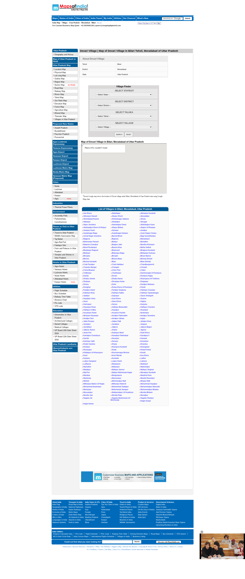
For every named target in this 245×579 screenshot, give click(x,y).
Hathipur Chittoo (89, 310)
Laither (143, 358)
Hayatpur (115, 310)
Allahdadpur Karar (148, 225)
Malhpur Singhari (147, 370)
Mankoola (87, 378)
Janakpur (115, 324)
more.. (69, 199)
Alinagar (144, 222)
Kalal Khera (145, 333)
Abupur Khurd (117, 216)
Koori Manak (117, 355)
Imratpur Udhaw (118, 318)
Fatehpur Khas (89, 293)
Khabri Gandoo (89, 344)
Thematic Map (60, 116)
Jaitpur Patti (116, 321)
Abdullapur (116, 213)
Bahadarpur (145, 239)
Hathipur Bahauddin (119, 307)
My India (108, 18)
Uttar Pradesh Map (62, 65)
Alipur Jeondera (89, 225)
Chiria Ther (116, 270)
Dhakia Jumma (89, 279)
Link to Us (116, 549)
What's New (142, 18)
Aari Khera (87, 213)
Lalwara (144, 361)
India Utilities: (57, 532)
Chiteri (143, 270)
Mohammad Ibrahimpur (92, 387)
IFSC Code (105, 534)
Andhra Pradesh (91, 505)
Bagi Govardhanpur (148, 236)
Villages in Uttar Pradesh (65, 119)
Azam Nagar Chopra (148, 233)
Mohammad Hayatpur (149, 384)
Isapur (143, 318)
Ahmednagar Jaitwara (120, 219)
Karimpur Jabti (89, 341)
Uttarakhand (90, 520)
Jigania (143, 330)
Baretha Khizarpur (148, 245)
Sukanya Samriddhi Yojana (166, 510)
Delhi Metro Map (75, 515)
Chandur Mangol (89, 267)
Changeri (115, 267)
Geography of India (59, 507)
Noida (57, 186)
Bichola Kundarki (90, 262)
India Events (142, 512)
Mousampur (88, 392)
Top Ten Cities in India (109, 505)
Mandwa (86, 375)
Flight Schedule (61, 290)
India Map (56, 23)
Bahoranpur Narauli (91, 242)
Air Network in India (76, 517)
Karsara (115, 341)
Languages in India (59, 520)
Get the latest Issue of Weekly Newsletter (145, 549)
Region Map (59, 82)
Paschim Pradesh (62, 134)
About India (56, 502)
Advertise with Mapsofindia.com (169, 542)
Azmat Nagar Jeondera (92, 236)
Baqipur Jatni (117, 245)
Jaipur (103, 515)
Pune (103, 512)
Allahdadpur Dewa (119, 225)
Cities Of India (106, 502)
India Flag (56, 505)
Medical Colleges (62, 327)
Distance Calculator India (62, 534)
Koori (85, 355)
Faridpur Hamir (89, 290)
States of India (67, 18)
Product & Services (146, 502)
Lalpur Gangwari (89, 361)
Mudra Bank (160, 520)
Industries (58, 203)
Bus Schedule (60, 294)
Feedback (93, 549)
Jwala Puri (87, 333)
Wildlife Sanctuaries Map (65, 236)
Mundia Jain (88, 395)
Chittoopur (87, 273)
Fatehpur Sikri (60, 245)
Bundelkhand (60, 131)
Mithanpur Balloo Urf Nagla (93, 384)
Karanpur (115, 338)
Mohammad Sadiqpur (120, 387)
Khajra (114, 344)
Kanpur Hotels (60, 282)
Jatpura (115, 327)
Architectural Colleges (64, 321)
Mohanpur (87, 390)
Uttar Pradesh (74, 23)
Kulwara (86, 358)
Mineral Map (60, 113)
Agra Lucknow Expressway (60, 143)
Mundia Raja (117, 395)
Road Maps (155, 534)
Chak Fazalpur (89, 264)
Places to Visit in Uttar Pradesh (63, 227)
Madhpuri (144, 364)
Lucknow (58, 189)
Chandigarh (105, 517)
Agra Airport (59, 152)
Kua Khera (145, 355)
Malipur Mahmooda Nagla (122, 372)
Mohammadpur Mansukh (150, 387)
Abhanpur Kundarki (148, 213)
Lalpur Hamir (117, 361)
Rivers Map (59, 94)
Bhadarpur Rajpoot (90, 250)
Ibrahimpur (145, 313)
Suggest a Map (116, 546)
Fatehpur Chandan (148, 290)
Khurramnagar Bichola (120, 353)
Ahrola (143, 219)
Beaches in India (126, 520)
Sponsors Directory (78, 546)
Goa (86, 510)
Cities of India (82, 18)
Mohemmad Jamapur (120, 390)
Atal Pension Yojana (164, 512)
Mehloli (86, 381)
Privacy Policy (163, 546)
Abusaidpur (145, 216)
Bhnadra (86, 256)
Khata (114, 350)
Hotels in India (125, 505)
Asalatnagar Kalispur (120, 233)
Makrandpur (145, 367)
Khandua (144, 344)
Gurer (85, 301)
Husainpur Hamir (90, 313)
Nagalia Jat (87, 398)
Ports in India (74, 522)
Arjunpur (115, 230)
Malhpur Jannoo (118, 370)
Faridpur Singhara (119, 290)
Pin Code (79, 534)
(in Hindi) (71, 85)
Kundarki (115, 358)
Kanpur (57, 195)
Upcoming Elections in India (167, 525)
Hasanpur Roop (89, 307)
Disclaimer (90, 546)
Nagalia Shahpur (147, 398)
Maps (55, 18)
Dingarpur (144, 281)
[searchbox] (172, 18)
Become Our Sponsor (130, 546)
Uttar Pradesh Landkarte (64, 344)
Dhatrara (86, 281)
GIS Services (143, 507)
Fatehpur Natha (118, 293)
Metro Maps (73, 512)
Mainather (87, 367)
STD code (59, 306)
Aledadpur (116, 222)
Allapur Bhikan (117, 227)
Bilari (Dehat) (146, 262)
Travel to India (125, 502)
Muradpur (144, 395)
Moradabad (85, 23)
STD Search (181, 534)
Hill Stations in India (127, 517)
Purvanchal (59, 137)
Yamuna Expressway (63, 148)
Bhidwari (86, 253)
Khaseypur (87, 350)
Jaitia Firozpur (88, 321)
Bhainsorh (116, 250)
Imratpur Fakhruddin (119, 316)
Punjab (88, 512)
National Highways (76, 507)
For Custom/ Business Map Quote (65, 26)
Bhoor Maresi (146, 256)
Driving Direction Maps (139, 534)
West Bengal (90, 515)
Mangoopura (117, 375)
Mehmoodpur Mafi (119, 381)
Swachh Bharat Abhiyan (165, 515)
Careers (101, 549)
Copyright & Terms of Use (148, 546)
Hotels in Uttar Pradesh (64, 262)
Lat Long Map (60, 75)
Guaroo (143, 299)
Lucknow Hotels (61, 273)
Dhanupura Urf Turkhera (150, 279)
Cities (55, 182)
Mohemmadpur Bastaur (150, 390)
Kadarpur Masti (118, 333)
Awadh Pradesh (61, 128)
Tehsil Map (59, 97)
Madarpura (116, 364)
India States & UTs (92, 502)
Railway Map (60, 91)
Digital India (160, 505)
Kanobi (86, 338)
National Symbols (59, 522)
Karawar (144, 338)
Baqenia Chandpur (90, 245)
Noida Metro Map (61, 172)
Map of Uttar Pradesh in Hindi (64, 60)
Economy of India (59, 512)
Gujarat (88, 507)
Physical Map (60, 72)
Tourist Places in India (128, 507)
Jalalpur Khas (146, 321)
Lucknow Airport (61, 164)
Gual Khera (116, 299)
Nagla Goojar (146, 401)
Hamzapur (87, 304)
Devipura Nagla (147, 276)
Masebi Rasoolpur (148, 378)
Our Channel (129, 18)
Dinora (86, 284)
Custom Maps (143, 505)
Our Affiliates (105, 546)
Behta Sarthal (146, 247)
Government (59, 212)
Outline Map (60, 79)
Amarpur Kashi (89, 230)
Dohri (114, 284)
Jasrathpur (87, 327)
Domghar (87, 287)
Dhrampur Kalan (118, 281)
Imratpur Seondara (148, 316)
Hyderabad (105, 510)
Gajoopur (115, 296)
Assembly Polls (61, 216)
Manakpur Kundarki (148, 372)
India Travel (96, 18)
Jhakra (114, 330)
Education (58, 310)
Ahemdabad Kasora (91, 219)
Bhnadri (115, 256)
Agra (56, 199)
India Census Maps (81, 536)
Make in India (161, 507)
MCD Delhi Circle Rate (62, 536)
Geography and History (64, 54)
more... (74, 282)
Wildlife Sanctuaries (127, 522)
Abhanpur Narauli (90, 216)
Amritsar (104, 522)
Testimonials (67, 546)
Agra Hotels (59, 266)
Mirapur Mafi (145, 381)
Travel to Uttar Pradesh (64, 233)
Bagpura (86, 239)
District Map (60, 85)
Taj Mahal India (125, 512)
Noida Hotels (60, 276)
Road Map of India (76, 505)
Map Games (142, 515)
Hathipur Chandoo (148, 307)
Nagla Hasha (88, 404)
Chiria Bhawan (89, 270)
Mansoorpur (116, 378)
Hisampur (144, 310)
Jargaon (144, 324)
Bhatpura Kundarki (148, 250)
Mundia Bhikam (147, 392)
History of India (58, 510)
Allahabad (59, 192)
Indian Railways (75, 510)
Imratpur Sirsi (88, 318)
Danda (86, 276)
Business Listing (139, 536)
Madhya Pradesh (91, 517)
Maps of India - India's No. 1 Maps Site (55, 7)
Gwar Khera (116, 301)
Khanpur (86, 347)
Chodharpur (116, 273)
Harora (114, 304)
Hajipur (143, 301)
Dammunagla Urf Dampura (151, 273)
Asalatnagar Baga (90, 233)
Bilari (94, 23)
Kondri (143, 353)
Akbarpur (86, 222)
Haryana (144, 304)
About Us (173, 546)
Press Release (126, 549)
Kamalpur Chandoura (91, 335)
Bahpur (115, 242)
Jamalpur (87, 324)
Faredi (143, 287)
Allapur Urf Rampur (148, 227)
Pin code (58, 303)
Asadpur (144, 230)
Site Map (108, 549)
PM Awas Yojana (162, 517)
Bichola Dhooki (146, 259)
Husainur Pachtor (118, 313)
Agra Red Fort (60, 242)
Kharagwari (145, 347)
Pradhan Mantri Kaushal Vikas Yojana (170, 522)
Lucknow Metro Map (63, 168)
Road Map (59, 88)
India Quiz (142, 517)
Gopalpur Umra (89, 299)
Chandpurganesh (147, 264)
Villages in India (123, 536)
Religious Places (126, 515)
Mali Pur (86, 372)
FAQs (97, 546)
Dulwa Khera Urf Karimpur (122, 287)
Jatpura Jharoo (89, 330)
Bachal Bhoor (117, 236)
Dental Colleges (61, 324)
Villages (64, 23)
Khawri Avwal (146, 350)
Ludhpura (87, 364)
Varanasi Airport (60, 156)
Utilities (117, 18)
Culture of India (58, 515)
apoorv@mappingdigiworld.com (108, 26)
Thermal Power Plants (64, 207)
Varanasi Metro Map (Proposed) (62, 177)
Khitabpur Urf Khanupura (93, 353)
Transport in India (76, 502)
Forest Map (59, 107)
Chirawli (144, 267)
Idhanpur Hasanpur (90, 316)
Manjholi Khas (146, 375)
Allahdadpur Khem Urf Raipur (94, 227)
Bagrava (115, 239)
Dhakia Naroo (117, 279)
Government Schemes (165, 502)
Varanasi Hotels (61, 269)
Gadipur (86, 296)
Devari (114, 276)
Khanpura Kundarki (119, 347)
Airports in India (75, 520)
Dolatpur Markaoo (147, 284)
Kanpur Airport (60, 160)
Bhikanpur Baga (118, 253)
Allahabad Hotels (61, 279)
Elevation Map (60, 104)
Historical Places (126, 510)
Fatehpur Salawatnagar (150, 293)
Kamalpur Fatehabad (120, 335)
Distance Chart (61, 300)
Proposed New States (63, 124)
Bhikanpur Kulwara (148, 253)
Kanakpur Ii (145, 335)
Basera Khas (117, 247)
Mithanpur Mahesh (119, 384)
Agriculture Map (61, 110)
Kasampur (144, 341)
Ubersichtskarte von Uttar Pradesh (62, 349)
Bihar (87, 522)
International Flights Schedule (102, 536)
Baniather (144, 242)
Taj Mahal (59, 239)
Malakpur (87, 370)
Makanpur (116, 367)
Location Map (60, 69)
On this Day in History (146, 510)
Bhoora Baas (117, 259)
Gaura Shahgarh (147, 296)
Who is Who (57, 517)
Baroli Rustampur (90, 247)
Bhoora (86, 259)
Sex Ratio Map (61, 101)
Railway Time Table (63, 297)
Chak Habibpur (118, 264)
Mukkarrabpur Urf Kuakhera (122, 392)
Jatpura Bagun (146, 327)
